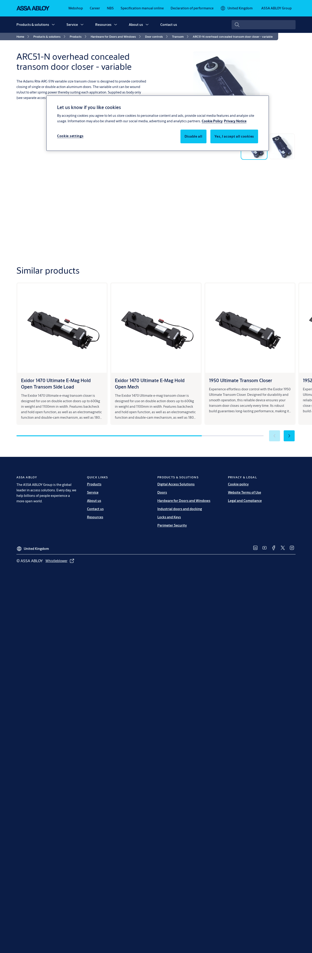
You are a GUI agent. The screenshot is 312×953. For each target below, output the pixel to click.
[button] (53, 24)
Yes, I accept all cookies (234, 136)
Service (72, 24)
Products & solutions (32, 24)
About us (136, 24)
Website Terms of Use (244, 492)
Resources (103, 24)
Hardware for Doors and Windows (183, 500)
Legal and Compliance (245, 500)
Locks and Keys (169, 517)
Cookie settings (70, 135)
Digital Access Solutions (176, 484)
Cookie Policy (212, 121)
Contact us (168, 24)
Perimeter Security (172, 525)
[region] (157, 123)
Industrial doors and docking (179, 509)
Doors (162, 492)
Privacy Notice (235, 121)
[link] (75, 8)
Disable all (193, 136)
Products (94, 484)
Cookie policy (238, 484)
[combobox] (264, 24)
